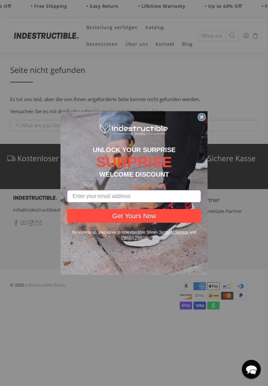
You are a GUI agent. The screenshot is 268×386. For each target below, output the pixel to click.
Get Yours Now (134, 215)
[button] (251, 369)
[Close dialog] (201, 117)
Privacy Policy (133, 237)
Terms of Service (173, 232)
